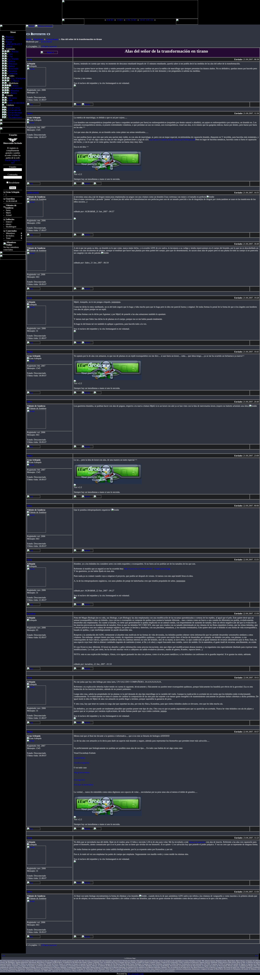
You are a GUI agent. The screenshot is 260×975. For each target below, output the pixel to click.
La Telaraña (13, 59)
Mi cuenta (12, 98)
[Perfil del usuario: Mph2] (77, 184)
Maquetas (15, 90)
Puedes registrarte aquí (12, 161)
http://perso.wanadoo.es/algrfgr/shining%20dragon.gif (172, 139)
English (9, 46)
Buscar (9, 42)
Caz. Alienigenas (18, 78)
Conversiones (16, 88)
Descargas (12, 63)
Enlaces (11, 61)
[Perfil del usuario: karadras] (77, 669)
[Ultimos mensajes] (44, 26)
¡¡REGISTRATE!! (14, 44)
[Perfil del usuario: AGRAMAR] (77, 235)
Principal (9, 37)
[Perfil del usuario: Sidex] (77, 289)
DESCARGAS (146, 20)
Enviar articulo (14, 110)
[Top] (33, 105)
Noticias (14, 51)
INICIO (110, 20)
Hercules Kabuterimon (83, 785)
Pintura (14, 93)
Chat (10, 56)
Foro (10, 54)
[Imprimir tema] (38, 34)
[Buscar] (30, 26)
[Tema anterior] (28, 34)
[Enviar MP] (87, 105)
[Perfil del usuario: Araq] (77, 105)
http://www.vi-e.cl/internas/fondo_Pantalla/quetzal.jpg (147, 569)
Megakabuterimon (81, 772)
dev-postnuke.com (135, 974)
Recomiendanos (15, 117)
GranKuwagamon (81, 763)
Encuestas (12, 71)
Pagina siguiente (50, 46)
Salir (10, 100)
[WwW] (97, 184)
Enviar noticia (14, 107)
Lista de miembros (16, 102)
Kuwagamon (79, 780)
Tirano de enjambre (197, 842)
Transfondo (13, 68)
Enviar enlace (14, 115)
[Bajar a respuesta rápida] (49, 53)
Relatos (11, 66)
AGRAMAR (46, 42)
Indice (15, 85)
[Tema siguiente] (48, 34)
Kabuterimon (79, 758)
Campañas (12, 73)
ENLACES (131, 20)
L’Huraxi (15, 81)
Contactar (10, 39)
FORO (120, 20)
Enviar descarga (15, 112)
